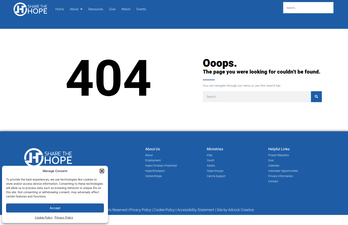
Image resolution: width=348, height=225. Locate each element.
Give (112, 9)
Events (141, 9)
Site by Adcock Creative (235, 210)
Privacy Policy (64, 217)
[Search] (316, 96)
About (74, 9)
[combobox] (308, 7)
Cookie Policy (44, 217)
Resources (95, 9)
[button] (102, 171)
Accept (55, 208)
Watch (125, 9)
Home (59, 9)
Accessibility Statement (195, 210)
